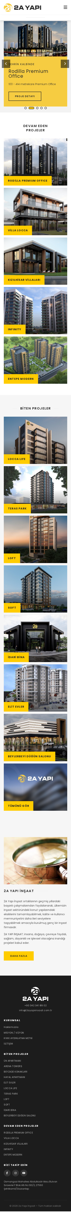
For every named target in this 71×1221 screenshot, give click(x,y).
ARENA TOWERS (13, 1066)
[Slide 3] (37, 108)
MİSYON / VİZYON (14, 1032)
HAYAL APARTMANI (14, 1077)
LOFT (6, 1099)
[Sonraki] (65, 64)
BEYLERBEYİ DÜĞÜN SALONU (20, 1115)
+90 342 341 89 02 (35, 1005)
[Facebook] (7, 1173)
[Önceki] (6, 64)
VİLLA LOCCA (11, 1138)
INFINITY (8, 1149)
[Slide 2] (31, 108)
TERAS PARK (11, 1093)
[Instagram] (15, 1173)
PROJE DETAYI (25, 96)
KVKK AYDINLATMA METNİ (18, 1038)
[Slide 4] (41, 108)
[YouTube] (23, 1173)
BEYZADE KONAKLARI (15, 1071)
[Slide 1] (25, 108)
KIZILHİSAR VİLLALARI (16, 1143)
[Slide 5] (45, 108)
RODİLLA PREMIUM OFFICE (18, 1132)
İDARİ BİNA (10, 1110)
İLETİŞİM (8, 1043)
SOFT (7, 1104)
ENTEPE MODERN (13, 1154)
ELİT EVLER (10, 1082)
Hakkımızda (11, 1027)
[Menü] (65, 7)
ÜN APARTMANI (12, 1060)
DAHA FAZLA (18, 956)
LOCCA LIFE (10, 1088)
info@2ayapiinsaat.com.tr (35, 1010)
